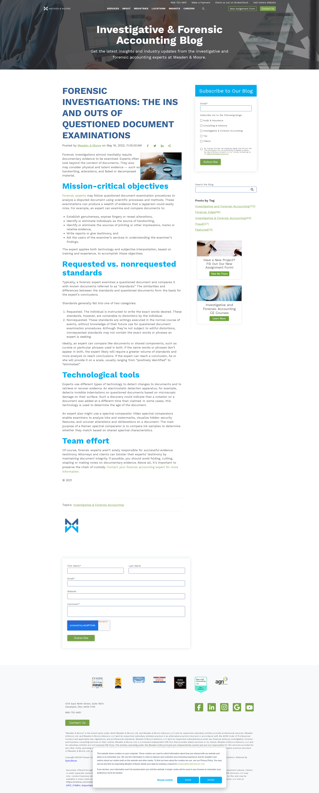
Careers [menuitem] (189, 8)
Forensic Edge (207, 212)
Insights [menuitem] (174, 8)
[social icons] (199, 707)
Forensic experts (74, 195)
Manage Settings (165, 780)
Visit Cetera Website (264, 2)
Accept (188, 780)
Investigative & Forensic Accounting (98, 505)
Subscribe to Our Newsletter (83, 488)
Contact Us (268, 8)
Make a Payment (201, 2)
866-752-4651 (179, 2)
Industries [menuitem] (141, 8)
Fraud (202, 224)
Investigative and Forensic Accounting (225, 206)
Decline (211, 780)
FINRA (76, 785)
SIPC (68, 785)
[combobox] (226, 189)
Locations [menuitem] (158, 8)
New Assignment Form (242, 8)
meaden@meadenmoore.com (191, 764)
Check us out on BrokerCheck (231, 2)
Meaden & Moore (89, 145)
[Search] (252, 190)
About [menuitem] (126, 8)
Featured (204, 229)
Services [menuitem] (113, 8)
